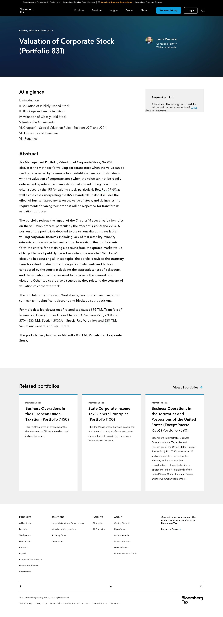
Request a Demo (169, 529)
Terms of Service (100, 603)
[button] (42, 2)
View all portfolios (185, 388)
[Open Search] (203, 10)
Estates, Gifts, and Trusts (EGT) (36, 30)
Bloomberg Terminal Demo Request (79, 2)
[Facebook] (21, 586)
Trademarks (115, 603)
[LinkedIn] (111, 586)
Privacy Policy (41, 603)
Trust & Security (25, 603)
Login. (194, 107)
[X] (201, 586)
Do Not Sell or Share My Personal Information (69, 603)
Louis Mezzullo (166, 39)
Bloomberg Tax (26, 10)
